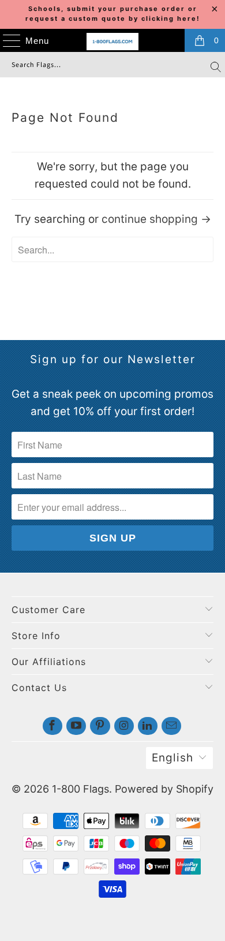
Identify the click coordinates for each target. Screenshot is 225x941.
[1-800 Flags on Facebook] (52, 726)
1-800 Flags (80, 789)
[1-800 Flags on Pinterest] (100, 726)
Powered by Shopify (164, 789)
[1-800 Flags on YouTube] (76, 726)
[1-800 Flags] (113, 41)
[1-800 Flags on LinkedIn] (148, 726)
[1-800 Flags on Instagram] (124, 726)
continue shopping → (156, 219)
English (172, 757)
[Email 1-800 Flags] (171, 726)
